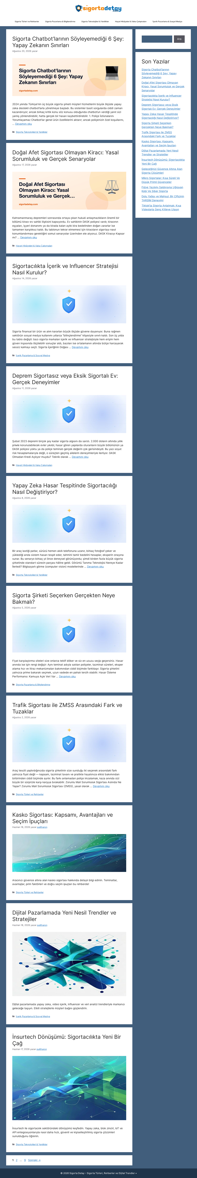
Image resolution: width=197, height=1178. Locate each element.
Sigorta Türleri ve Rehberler (27, 21)
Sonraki (34, 1160)
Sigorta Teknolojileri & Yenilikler (95, 21)
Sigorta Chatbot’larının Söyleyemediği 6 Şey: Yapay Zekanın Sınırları (68, 41)
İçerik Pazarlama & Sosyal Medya (167, 21)
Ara (179, 38)
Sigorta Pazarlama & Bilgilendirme (60, 21)
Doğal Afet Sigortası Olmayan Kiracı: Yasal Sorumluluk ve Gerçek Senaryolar (65, 155)
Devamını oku (23, 123)
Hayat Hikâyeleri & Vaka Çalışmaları (131, 21)
